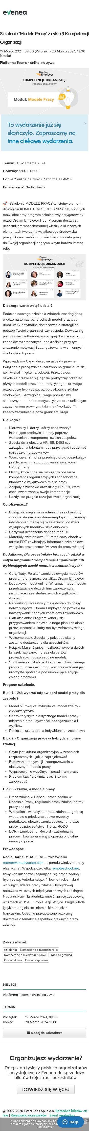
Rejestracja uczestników (29, 1115)
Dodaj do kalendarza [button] (46, 1033)
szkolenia (10, 949)
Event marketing (62, 1115)
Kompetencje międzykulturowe (25, 955)
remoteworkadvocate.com (23, 863)
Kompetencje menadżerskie (39, 949)
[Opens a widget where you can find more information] (70, 1122)
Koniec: (8, 1022)
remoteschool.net (65, 868)
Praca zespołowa (36, 960)
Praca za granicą (60, 955)
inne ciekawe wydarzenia (39, 141)
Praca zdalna (13, 960)
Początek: (10, 1017)
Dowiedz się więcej (45, 1089)
